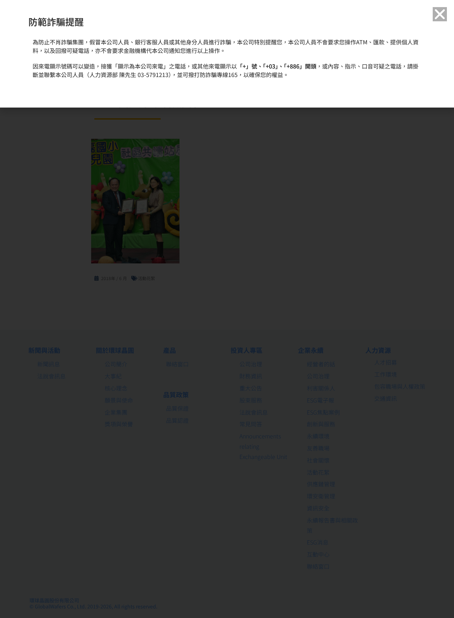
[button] (440, 14)
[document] (227, 309)
